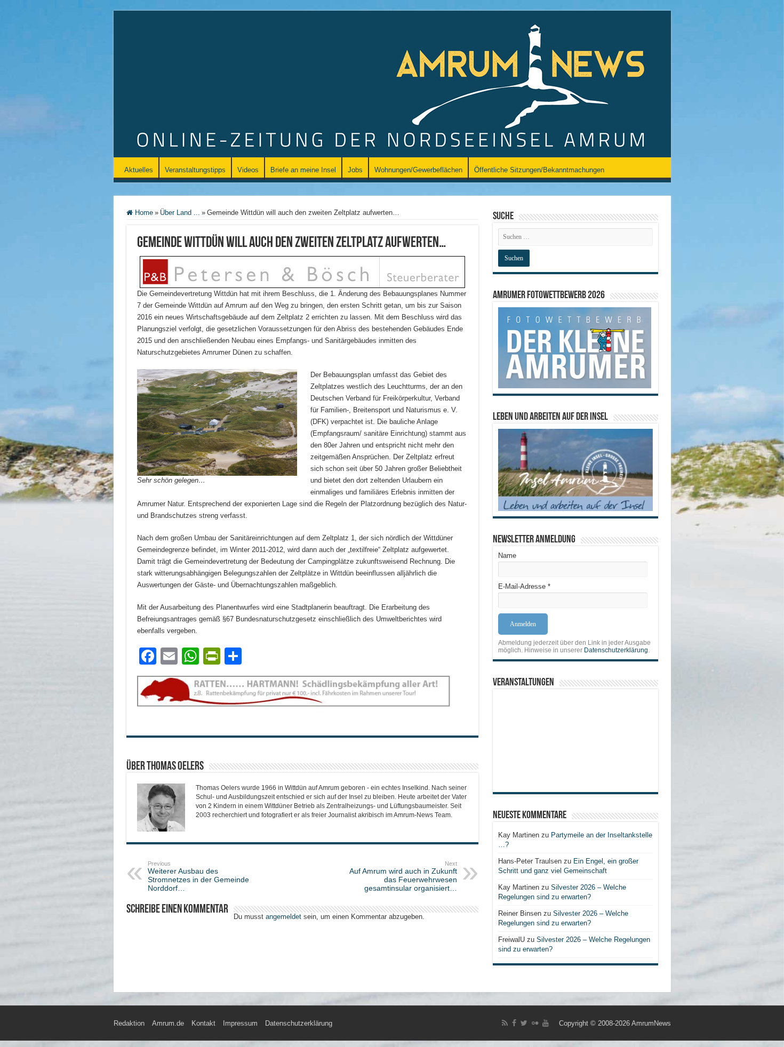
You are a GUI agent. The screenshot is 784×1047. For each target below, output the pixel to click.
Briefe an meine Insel (303, 170)
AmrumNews (651, 1023)
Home (143, 213)
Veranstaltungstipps (195, 170)
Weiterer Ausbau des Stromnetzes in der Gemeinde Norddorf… (198, 876)
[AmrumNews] (392, 84)
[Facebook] (514, 1023)
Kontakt (203, 1023)
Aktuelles (138, 170)
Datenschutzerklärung (616, 650)
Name (507, 556)
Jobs (355, 170)
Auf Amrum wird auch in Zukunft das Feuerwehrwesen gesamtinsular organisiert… (403, 876)
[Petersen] (302, 271)
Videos (248, 170)
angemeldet (283, 917)
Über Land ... (180, 213)
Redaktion (129, 1023)
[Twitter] (524, 1023)
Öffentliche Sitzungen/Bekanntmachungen (539, 170)
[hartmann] (302, 700)
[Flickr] (535, 1023)
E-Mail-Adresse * (524, 586)
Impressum (240, 1023)
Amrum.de (168, 1023)
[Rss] (505, 1023)
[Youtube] (545, 1023)
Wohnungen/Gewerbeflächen (418, 170)
